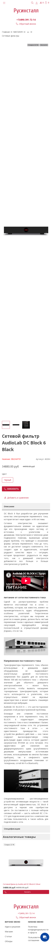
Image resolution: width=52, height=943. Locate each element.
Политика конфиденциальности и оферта (38, 929)
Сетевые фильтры (10, 35)
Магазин (9, 931)
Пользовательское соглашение (37, 939)
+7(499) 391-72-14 (26, 19)
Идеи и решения (12, 926)
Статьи (8, 936)
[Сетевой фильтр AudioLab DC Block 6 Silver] (26, 862)
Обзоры (8, 941)
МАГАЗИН (18, 32)
